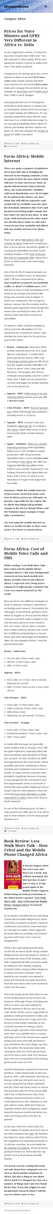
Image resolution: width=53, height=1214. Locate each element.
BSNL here (41, 91)
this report (12, 429)
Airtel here (22, 91)
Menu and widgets (46, 9)
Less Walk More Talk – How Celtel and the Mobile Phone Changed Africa (25, 901)
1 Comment (11, 831)
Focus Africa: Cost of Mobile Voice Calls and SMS (26, 553)
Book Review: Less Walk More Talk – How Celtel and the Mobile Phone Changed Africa (26, 847)
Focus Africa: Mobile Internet (24, 158)
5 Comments (12, 146)
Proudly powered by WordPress (17, 1210)
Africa (26, 143)
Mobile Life (34, 143)
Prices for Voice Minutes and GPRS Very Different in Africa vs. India (22, 37)
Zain (31, 1133)
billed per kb (25, 425)
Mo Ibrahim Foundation (17, 1147)
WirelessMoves (16, 6)
